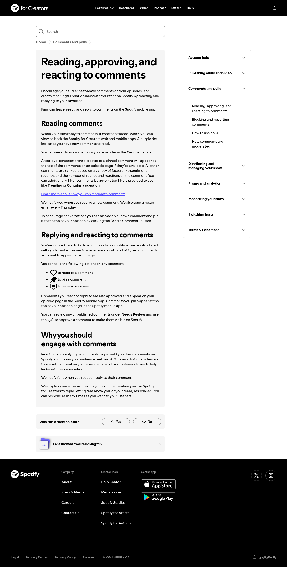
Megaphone (111, 492)
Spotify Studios (113, 502)
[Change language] (274, 8)
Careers (67, 502)
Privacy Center (37, 557)
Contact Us (70, 512)
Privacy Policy (65, 557)
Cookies (89, 557)
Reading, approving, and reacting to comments (212, 108)
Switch (176, 8)
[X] (256, 475)
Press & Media (72, 492)
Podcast (160, 8)
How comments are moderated (207, 144)
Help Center (111, 481)
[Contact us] (158, 444)
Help (190, 8)
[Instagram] (270, 475)
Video (144, 8)
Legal (15, 557)
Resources (126, 8)
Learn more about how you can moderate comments (83, 193)
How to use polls (205, 132)
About (66, 481)
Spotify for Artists (115, 512)
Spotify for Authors (116, 523)
